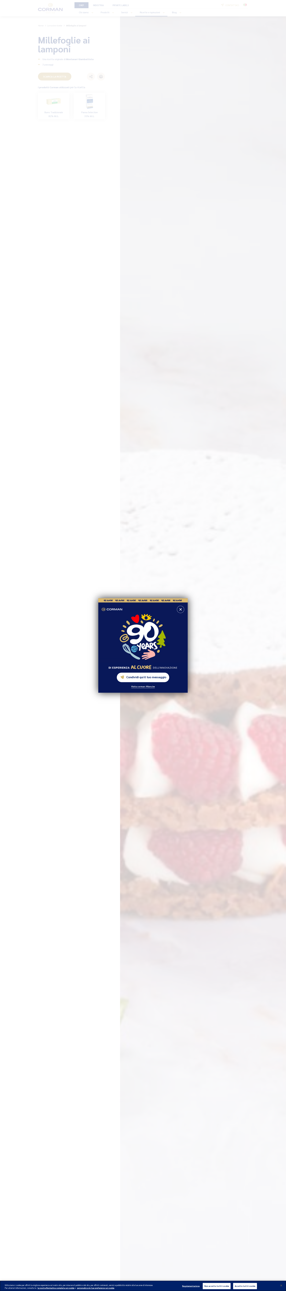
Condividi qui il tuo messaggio (146, 677)
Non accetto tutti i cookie (216, 1286)
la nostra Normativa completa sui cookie (56, 1288)
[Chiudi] (281, 1285)
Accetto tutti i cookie (245, 1286)
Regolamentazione (191, 1286)
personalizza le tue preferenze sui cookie (95, 1288)
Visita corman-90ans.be (143, 686)
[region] (143, 1286)
